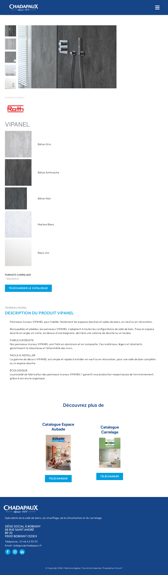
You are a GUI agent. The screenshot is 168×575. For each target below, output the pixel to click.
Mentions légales (72, 568)
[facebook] (7, 552)
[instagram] (15, 552)
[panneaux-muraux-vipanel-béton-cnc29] (77, 56)
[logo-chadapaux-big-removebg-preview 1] (23, 3)
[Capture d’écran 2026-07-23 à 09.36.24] (58, 436)
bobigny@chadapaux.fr (27, 545)
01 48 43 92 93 (28, 541)
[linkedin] (22, 552)
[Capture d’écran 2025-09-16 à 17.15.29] (109, 439)
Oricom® (118, 568)
